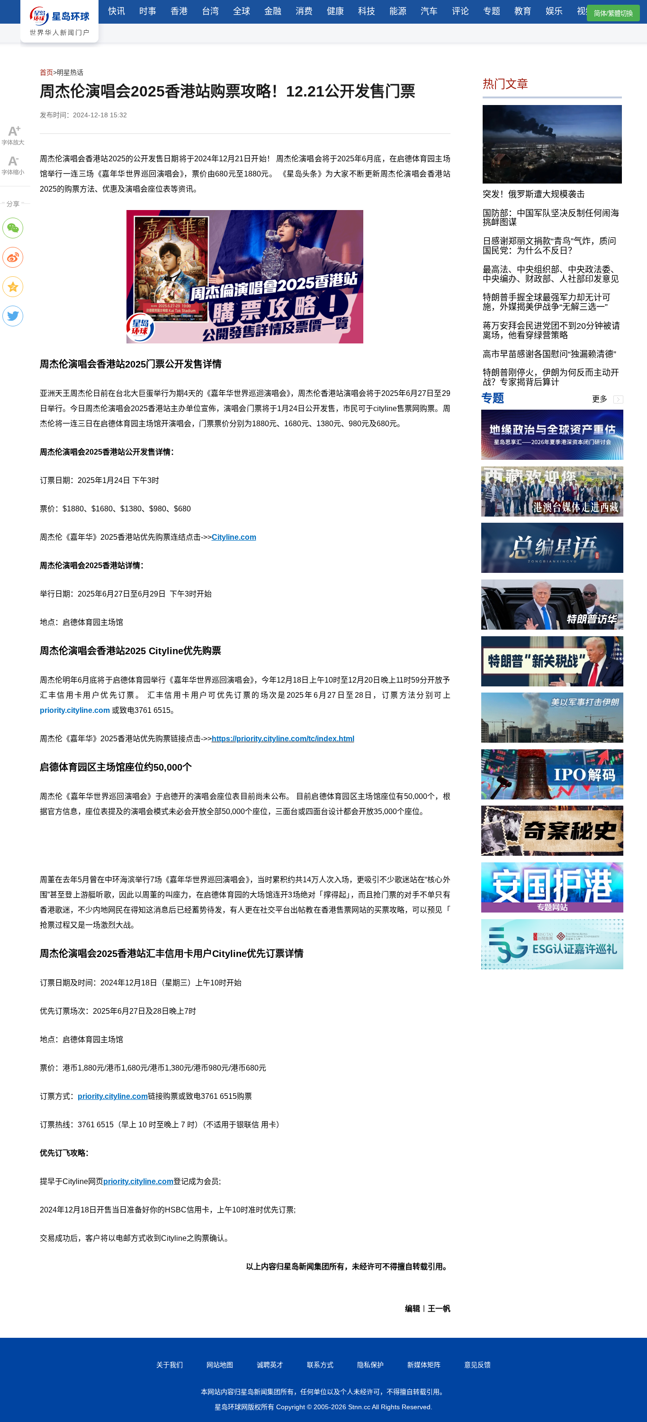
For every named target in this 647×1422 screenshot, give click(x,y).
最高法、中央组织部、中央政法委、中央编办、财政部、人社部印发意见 (551, 273)
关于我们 (169, 1365)
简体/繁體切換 (613, 13)
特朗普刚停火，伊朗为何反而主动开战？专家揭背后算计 (551, 377)
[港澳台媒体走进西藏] (552, 514)
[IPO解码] (552, 797)
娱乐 (554, 11)
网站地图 (220, 1365)
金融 (272, 11)
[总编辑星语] (552, 570)
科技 (366, 11)
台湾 (210, 11)
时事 (147, 11)
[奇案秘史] (552, 853)
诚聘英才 (270, 1365)
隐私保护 (370, 1365)
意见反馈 (477, 1365)
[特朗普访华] (552, 627)
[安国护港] (552, 910)
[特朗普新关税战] (552, 684)
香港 (179, 11)
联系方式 (320, 1365)
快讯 (116, 11)
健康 (335, 11)
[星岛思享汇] (552, 457)
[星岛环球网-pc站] (59, 45)
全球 (241, 11)
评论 (460, 11)
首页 (46, 72)
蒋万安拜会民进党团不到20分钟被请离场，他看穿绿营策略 (551, 330)
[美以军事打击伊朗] (552, 740)
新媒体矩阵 (423, 1365)
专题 (491, 11)
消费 (304, 11)
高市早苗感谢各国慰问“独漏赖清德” (549, 354)
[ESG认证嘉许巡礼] (552, 967)
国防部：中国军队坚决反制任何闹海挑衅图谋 (551, 217)
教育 (522, 11)
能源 (397, 11)
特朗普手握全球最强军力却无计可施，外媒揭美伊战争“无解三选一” (547, 302)
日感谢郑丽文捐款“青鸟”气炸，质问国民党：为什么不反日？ (549, 246)
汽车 (429, 11)
